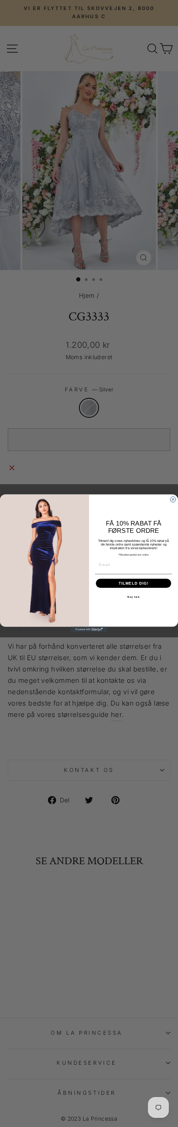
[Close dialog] (173, 499)
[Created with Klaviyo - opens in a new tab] (89, 629)
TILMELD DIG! (134, 583)
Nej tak (133, 597)
